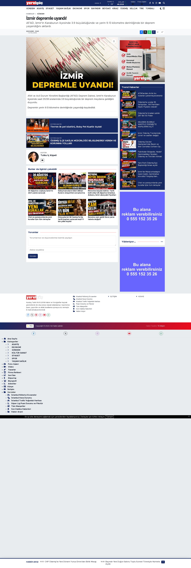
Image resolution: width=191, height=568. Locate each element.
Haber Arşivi (80, 311)
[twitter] (65, 333)
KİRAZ (115, 9)
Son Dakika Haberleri (84, 309)
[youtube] (129, 333)
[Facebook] (28, 315)
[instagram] (97, 333)
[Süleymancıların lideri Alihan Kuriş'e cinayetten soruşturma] (72, 181)
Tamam (109, 417)
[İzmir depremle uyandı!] (72, 64)
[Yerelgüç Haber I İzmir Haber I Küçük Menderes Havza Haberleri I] (34, 3)
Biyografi (12, 381)
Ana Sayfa (12, 339)
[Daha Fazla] (154, 32)
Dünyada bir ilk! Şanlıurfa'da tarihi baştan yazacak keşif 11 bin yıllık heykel (71, 219)
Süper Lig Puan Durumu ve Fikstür (27, 403)
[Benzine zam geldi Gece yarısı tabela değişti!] (102, 207)
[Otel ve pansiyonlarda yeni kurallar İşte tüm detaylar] (42, 207)
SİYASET (50, 9)
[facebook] (34, 333)
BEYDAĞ (106, 9)
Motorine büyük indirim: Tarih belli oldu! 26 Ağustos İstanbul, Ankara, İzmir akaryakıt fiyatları (102, 193)
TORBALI (150, 9)
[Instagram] (40, 315)
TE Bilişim (161, 326)
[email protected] (38, 310)
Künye (10, 387)
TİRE (141, 9)
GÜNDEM (30, 9)
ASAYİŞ (40, 9)
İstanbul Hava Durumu (84, 299)
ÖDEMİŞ (124, 9)
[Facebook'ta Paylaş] (141, 32)
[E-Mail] (42, 160)
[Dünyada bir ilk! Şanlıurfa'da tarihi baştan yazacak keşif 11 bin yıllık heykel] (72, 207)
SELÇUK (134, 9)
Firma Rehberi (14, 372)
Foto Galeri (13, 364)
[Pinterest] (36, 315)
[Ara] (164, 3)
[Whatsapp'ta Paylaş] (149, 32)
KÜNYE (141, 296)
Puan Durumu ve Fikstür (85, 304)
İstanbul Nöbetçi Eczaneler (86, 296)
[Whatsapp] (48, 315)
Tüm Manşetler (82, 306)
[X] (32, 315)
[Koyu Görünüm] (161, 8)
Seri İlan (11, 375)
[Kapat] (189, 416)
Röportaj (12, 378)
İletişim (11, 389)
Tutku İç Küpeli (49, 155)
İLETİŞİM (113, 296)
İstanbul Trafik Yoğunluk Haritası (88, 301)
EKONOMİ (77, 9)
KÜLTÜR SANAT (19, 353)
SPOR (86, 9)
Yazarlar (12, 370)
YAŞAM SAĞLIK (63, 9)
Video (11, 367)
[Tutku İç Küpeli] (33, 157)
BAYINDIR (95, 9)
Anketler (12, 384)
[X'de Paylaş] (145, 32)
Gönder (33, 256)
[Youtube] (44, 315)
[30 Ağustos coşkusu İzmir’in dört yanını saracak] (42, 181)
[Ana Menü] (163, 8)
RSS (31, 326)
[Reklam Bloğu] (142, 59)
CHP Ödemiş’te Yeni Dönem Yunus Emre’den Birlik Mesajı (70, 562)
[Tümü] (162, 242)
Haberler (30, 14)
